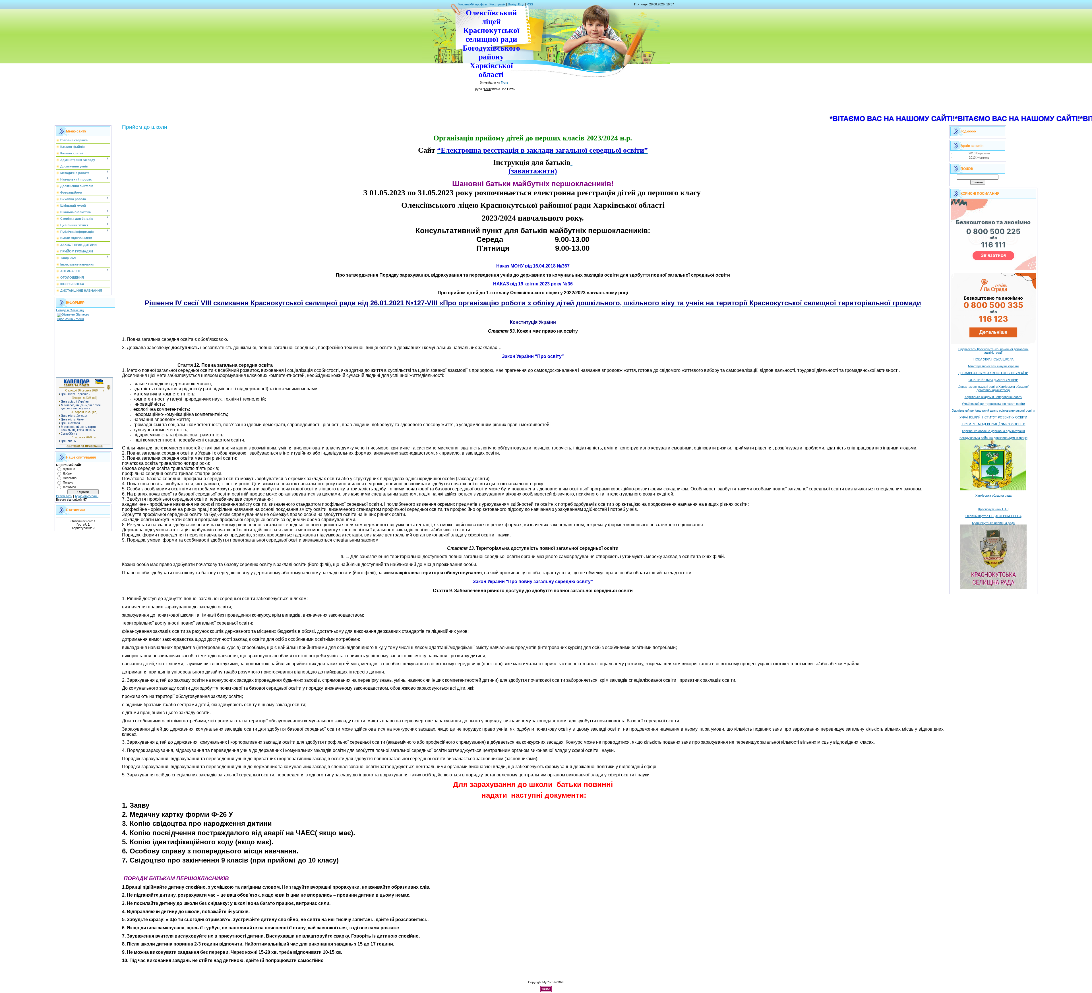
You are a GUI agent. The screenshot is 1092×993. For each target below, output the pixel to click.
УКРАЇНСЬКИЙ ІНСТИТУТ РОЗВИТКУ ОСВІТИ (993, 417)
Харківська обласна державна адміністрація (993, 431)
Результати (64, 496)
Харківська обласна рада (993, 495)
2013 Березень (979, 153)
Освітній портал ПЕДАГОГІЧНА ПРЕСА (993, 516)
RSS (530, 4)
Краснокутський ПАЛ (993, 509)
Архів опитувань (86, 496)
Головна (464, 4)
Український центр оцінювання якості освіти (993, 403)
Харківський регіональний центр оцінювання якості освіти (993, 410)
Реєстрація (497, 4)
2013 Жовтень (979, 157)
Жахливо (69, 487)
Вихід (512, 4)
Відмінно (69, 468)
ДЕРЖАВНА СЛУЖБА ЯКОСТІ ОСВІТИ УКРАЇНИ (993, 373)
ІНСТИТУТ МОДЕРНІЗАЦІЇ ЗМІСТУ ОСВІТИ (993, 424)
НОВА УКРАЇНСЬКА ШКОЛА (993, 359)
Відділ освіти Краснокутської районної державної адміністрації (993, 350)
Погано (68, 482)
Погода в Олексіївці (70, 310)
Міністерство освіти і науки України (993, 366)
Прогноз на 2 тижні (70, 319)
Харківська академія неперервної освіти (993, 397)
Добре (67, 473)
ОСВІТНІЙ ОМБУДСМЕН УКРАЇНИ (993, 380)
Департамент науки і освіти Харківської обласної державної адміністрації (993, 388)
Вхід (521, 4)
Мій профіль (478, 4)
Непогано (69, 478)
